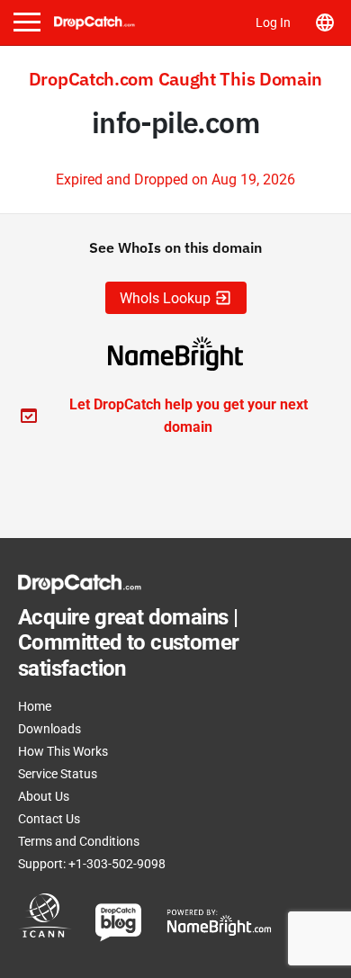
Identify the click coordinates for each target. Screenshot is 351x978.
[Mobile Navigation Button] (27, 22)
